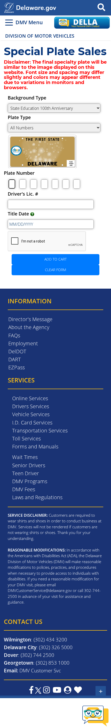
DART (14, 359)
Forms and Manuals (35, 446)
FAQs (14, 335)
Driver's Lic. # (23, 194)
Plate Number (19, 173)
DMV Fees (23, 489)
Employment (23, 343)
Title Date (19, 214)
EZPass (16, 367)
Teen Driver (25, 473)
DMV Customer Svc (40, 670)
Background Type (27, 98)
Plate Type (19, 117)
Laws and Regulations (37, 497)
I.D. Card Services (32, 422)
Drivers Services (30, 406)
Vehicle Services (31, 414)
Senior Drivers (28, 465)
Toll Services (26, 438)
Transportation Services (40, 430)
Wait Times (25, 457)
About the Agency (28, 327)
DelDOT (17, 351)
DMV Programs (29, 481)
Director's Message (30, 319)
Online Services (30, 398)
